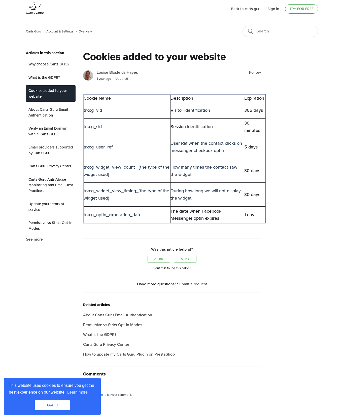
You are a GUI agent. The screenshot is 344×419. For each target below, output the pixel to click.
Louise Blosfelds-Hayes (117, 72)
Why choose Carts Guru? (48, 64)
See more (34, 239)
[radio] (159, 258)
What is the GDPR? (44, 77)
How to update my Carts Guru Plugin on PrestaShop (129, 354)
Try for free (302, 9)
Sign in (273, 9)
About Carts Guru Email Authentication (48, 112)
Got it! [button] (52, 405)
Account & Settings (59, 31)
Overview (85, 31)
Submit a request (192, 284)
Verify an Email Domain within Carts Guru (47, 131)
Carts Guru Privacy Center (49, 166)
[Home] (35, 15)
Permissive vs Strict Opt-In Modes (50, 225)
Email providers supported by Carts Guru (50, 150)
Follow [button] (255, 72)
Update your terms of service (46, 207)
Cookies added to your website (47, 93)
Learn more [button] (77, 392)
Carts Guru (33, 31)
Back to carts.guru (246, 9)
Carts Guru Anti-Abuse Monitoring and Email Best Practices (50, 185)
